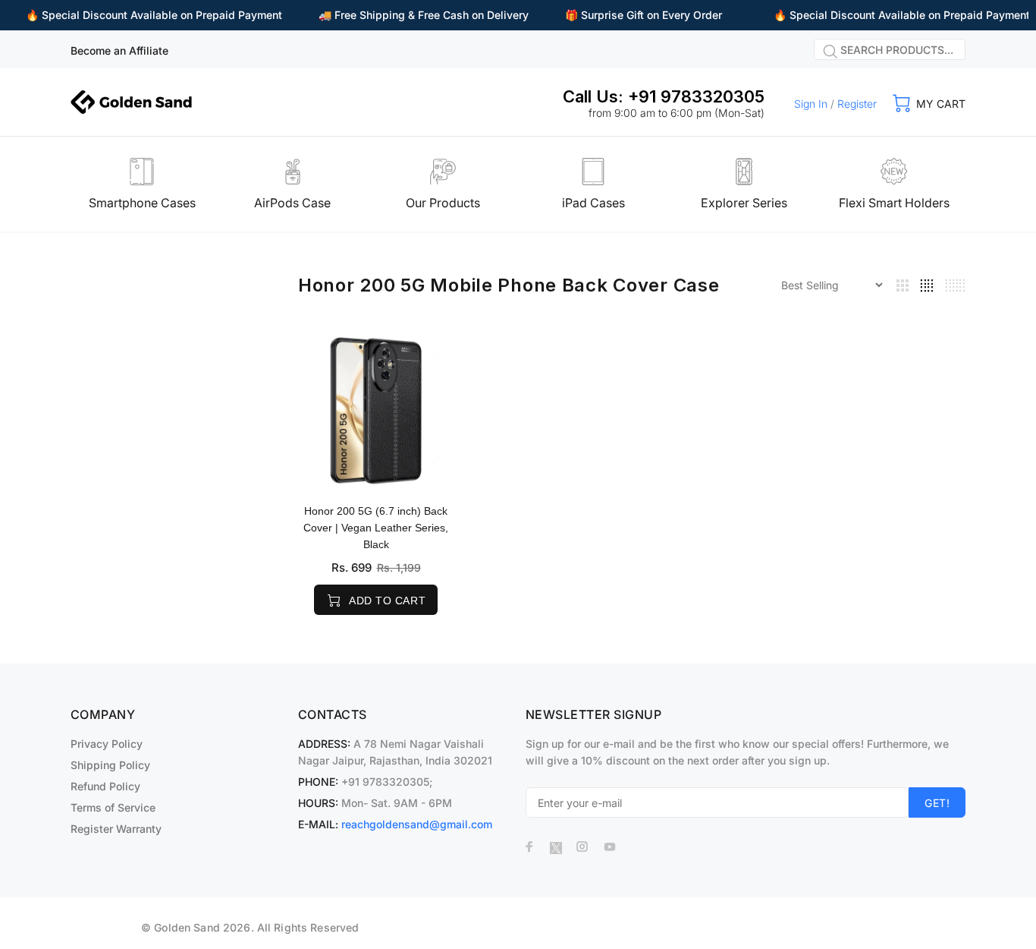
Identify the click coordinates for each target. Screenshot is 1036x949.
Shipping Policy (110, 764)
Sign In (810, 103)
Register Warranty (116, 828)
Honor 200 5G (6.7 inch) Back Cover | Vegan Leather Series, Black (375, 527)
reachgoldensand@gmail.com (416, 824)
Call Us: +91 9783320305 (663, 96)
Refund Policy (105, 786)
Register (857, 103)
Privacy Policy (107, 743)
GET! (937, 802)
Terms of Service (113, 807)
